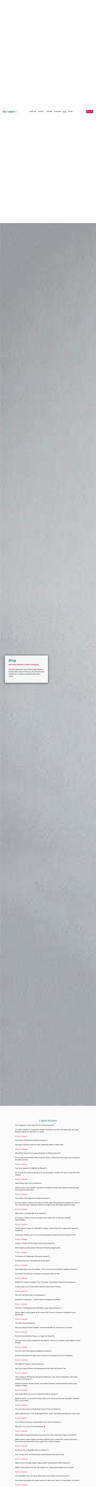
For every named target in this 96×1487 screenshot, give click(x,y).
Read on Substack (21, 1136)
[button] (89, 111)
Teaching (49, 111)
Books (70, 111)
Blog (64, 111)
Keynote (41, 111)
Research (57, 111)
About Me (33, 111)
